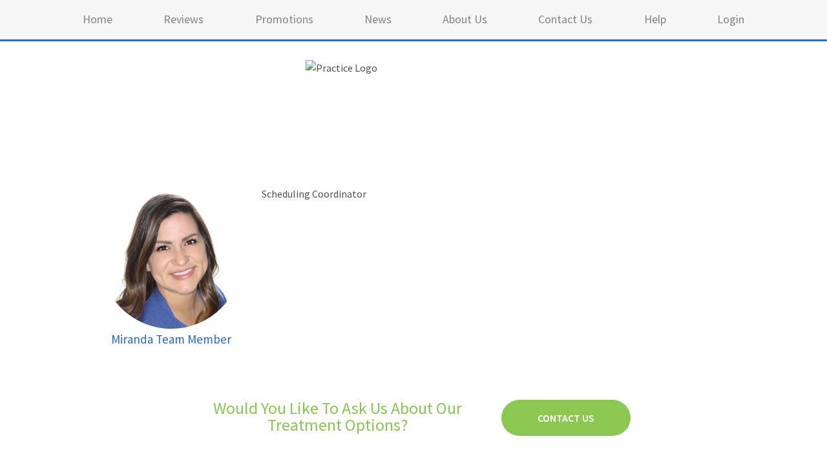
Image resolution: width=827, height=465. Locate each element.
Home (97, 19)
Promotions (284, 19)
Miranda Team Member (171, 339)
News (378, 19)
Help (655, 19)
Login (730, 19)
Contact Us (565, 19)
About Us (465, 19)
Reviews (183, 19)
